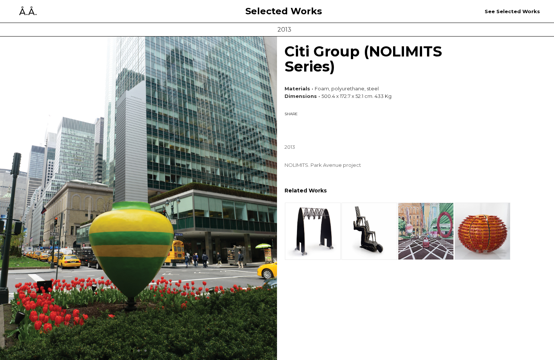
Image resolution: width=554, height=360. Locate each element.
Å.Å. (28, 12)
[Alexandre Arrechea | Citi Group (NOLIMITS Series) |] (297, 127)
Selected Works (283, 11)
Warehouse (313, 231)
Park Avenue (426, 231)
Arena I (482, 231)
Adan (369, 231)
